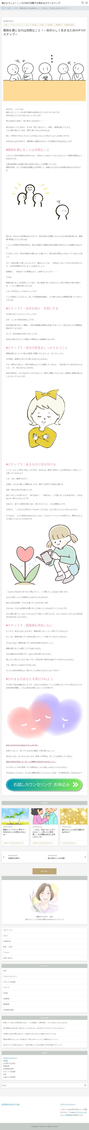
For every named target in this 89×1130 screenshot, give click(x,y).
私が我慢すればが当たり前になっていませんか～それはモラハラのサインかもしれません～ (34, 1028)
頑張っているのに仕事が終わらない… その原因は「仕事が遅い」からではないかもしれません (35, 1022)
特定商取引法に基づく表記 (11, 1104)
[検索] (85, 1085)
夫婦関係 (49, 25)
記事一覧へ (44, 871)
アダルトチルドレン (16, 25)
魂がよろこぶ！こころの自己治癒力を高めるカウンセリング (31, 3)
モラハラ (6, 987)
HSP (5, 25)
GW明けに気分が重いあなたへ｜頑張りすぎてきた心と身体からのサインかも (29, 1034)
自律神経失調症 (69, 25)
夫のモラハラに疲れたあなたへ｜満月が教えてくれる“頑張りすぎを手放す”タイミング (32, 1045)
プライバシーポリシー (67, 1104)
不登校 (42, 25)
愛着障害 (58, 25)
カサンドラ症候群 (31, 25)
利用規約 (69, 1115)
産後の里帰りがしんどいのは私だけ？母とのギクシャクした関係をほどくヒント (30, 1039)
